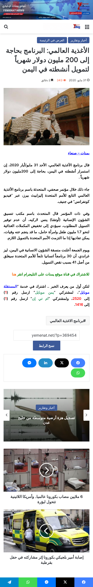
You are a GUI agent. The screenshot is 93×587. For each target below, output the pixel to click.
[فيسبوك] (78, 362)
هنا (14, 274)
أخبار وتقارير (79, 40)
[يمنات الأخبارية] (62, 26)
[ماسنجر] (29, 362)
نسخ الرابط (46, 346)
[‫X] (62, 362)
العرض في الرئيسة (52, 40)
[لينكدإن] (45, 362)
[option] (46, 415)
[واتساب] (78, 372)
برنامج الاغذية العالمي (66, 320)
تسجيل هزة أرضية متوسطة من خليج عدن (46, 420)
